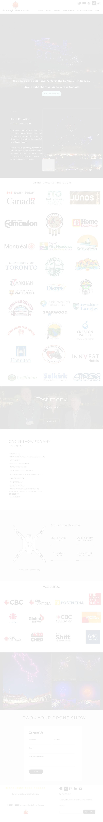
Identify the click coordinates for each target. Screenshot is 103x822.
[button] (68, 388)
